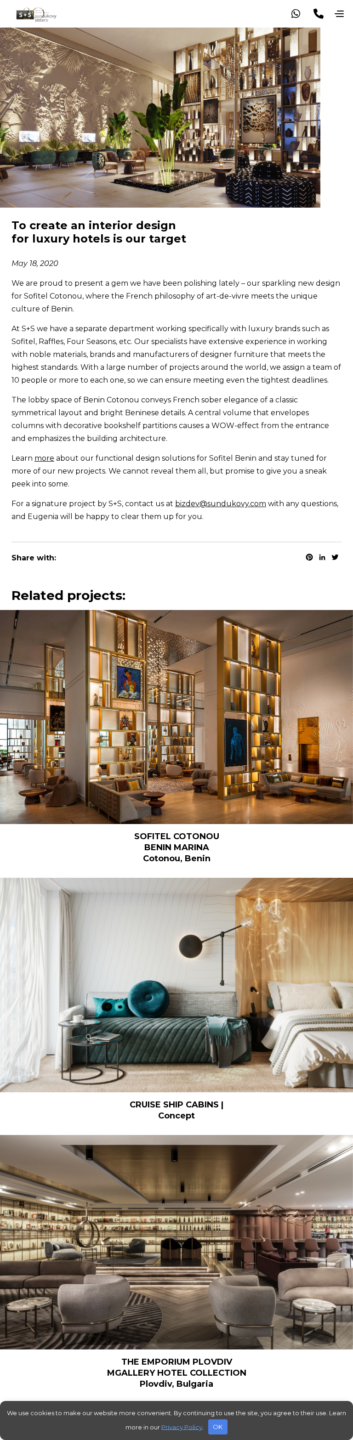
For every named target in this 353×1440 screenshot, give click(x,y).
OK (217, 1426)
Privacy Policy (181, 1426)
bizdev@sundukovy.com (220, 503)
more (44, 458)
